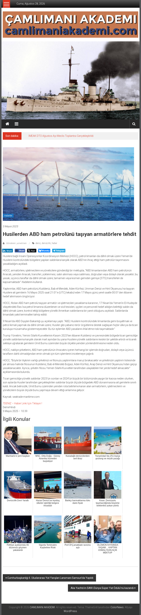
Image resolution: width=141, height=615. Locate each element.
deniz (38, 243)
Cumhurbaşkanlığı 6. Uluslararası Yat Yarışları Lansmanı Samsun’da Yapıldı (50, 577)
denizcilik (46, 243)
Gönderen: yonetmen (16, 243)
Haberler (8, 215)
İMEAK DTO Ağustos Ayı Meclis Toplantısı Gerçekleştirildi (60, 135)
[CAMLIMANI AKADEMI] (7, 124)
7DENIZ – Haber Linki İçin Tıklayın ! (22, 403)
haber (54, 243)
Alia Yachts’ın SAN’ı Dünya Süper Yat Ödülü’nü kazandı (102, 588)
